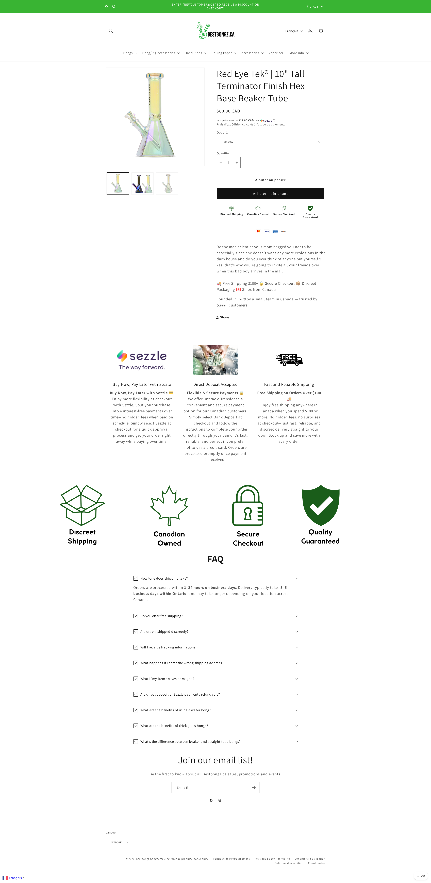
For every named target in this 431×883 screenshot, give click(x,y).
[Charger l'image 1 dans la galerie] (118, 183)
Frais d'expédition (229, 124)
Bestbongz (143, 859)
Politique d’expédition (289, 863)
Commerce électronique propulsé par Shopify (179, 859)
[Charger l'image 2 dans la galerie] (142, 183)
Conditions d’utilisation (310, 858)
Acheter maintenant (270, 193)
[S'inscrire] (253, 787)
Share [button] (224, 317)
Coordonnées (316, 863)
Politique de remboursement (231, 858)
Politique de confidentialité (272, 858)
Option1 (222, 132)
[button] (111, 30)
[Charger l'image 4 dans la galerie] (167, 183)
